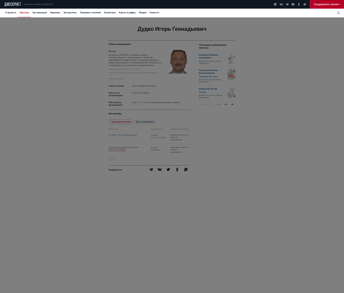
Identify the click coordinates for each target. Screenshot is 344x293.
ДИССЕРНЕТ (12, 4)
